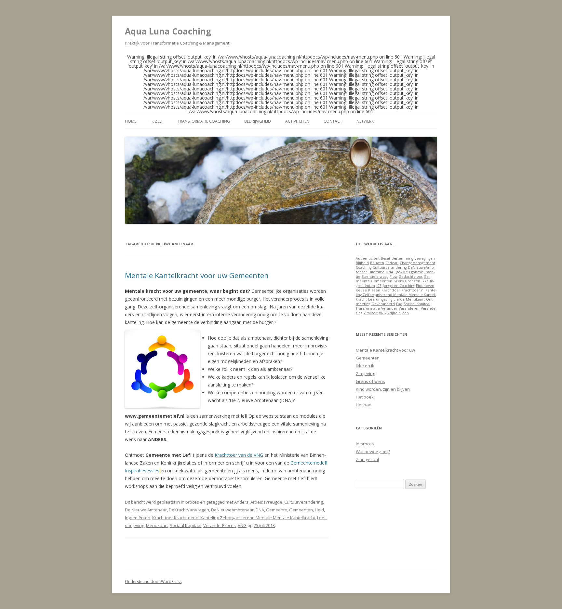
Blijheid (362, 263)
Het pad (363, 405)
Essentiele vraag (375, 276)
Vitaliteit (371, 313)
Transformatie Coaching (204, 121)
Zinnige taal (367, 459)
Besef (385, 258)
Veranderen (409, 308)
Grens (399, 281)
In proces (190, 502)
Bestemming (402, 258)
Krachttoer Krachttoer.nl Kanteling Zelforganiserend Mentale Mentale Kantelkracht (233, 518)
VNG (242, 525)
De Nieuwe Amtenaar (146, 510)
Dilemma (376, 272)
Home (130, 121)
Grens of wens (370, 381)
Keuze (361, 290)
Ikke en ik (365, 366)
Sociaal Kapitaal (185, 525)
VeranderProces (219, 525)
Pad (399, 304)
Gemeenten (301, 510)
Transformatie (368, 308)
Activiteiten (297, 121)
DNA (260, 510)
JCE (378, 285)
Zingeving (365, 373)
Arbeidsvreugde (266, 502)
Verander (389, 308)
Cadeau (391, 263)
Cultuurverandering (303, 502)
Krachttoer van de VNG (239, 455)
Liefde (399, 299)
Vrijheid (394, 313)
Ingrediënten (137, 518)
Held (319, 510)
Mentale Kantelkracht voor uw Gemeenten (197, 275)
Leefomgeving (380, 299)
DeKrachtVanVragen (189, 510)
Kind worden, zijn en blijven (383, 389)
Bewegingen (424, 258)
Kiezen (374, 290)
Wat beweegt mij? (373, 451)
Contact (333, 121)
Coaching (363, 267)
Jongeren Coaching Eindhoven (408, 285)
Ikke (425, 281)
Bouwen (377, 263)
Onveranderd (383, 304)
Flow (393, 276)
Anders (241, 502)
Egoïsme (416, 272)
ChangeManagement (417, 263)
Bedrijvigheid (257, 121)
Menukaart (157, 525)
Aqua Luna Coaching (168, 31)
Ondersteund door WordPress (153, 581)
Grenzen (412, 281)
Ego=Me (401, 272)
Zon (405, 313)
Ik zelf (157, 121)
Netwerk (365, 121)
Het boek (365, 397)
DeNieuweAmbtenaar (232, 510)
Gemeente (276, 510)
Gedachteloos (410, 276)
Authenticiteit (368, 258)
